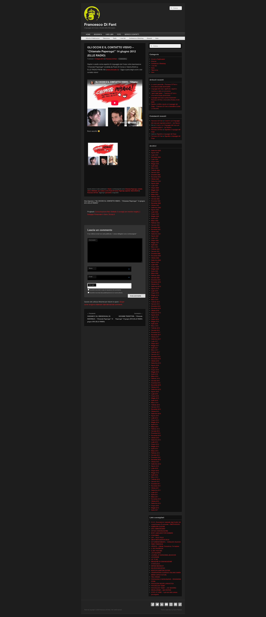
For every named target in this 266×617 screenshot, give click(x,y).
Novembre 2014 (156, 409)
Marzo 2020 (154, 273)
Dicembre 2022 (155, 201)
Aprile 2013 (154, 448)
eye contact (101, 191)
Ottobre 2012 (155, 462)
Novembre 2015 (156, 385)
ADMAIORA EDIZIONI (158, 526)
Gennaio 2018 (155, 330)
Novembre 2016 (156, 359)
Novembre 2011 (156, 486)
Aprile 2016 (154, 374)
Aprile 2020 (154, 271)
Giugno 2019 (155, 293)
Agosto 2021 (155, 236)
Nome (90, 268)
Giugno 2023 (155, 188)
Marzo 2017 (154, 350)
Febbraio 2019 (155, 302)
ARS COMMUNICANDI (158, 529)
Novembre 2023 (156, 177)
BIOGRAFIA (98, 34)
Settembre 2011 (156, 490)
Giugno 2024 (155, 161)
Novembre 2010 (156, 499)
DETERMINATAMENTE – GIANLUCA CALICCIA (166, 542)
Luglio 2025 (154, 155)
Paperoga (121, 191)
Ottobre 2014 (155, 411)
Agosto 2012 (155, 466)
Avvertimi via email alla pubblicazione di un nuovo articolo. (106, 293)
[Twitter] (157, 604)
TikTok (180, 604)
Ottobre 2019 (155, 284)
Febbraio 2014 (155, 429)
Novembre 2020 (156, 256)
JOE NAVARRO (156, 553)
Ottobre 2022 (155, 205)
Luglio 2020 (154, 264)
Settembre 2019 (156, 286)
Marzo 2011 (154, 497)
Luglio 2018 (154, 317)
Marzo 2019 (154, 299)
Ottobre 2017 (155, 337)
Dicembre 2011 (155, 484)
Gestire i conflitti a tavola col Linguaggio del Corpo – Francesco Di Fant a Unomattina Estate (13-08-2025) (165, 106)
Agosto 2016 (155, 365)
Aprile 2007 (154, 510)
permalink (108, 193)
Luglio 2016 (154, 367)
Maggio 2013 (155, 446)
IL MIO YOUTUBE (156, 551)
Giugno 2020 (155, 267)
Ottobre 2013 (155, 438)
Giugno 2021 (155, 240)
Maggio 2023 (155, 190)
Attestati (149, 38)
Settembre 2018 (156, 313)
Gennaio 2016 (155, 381)
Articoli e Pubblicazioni (93, 38)
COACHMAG (155, 535)
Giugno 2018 (155, 319)
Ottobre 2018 (155, 310)
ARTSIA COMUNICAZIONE (159, 531)
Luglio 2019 (154, 291)
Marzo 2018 (154, 326)
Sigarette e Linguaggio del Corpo (166, 134)
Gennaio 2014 (155, 431)
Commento (92, 240)
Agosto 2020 (155, 262)
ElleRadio (94, 191)
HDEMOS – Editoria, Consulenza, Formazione (165, 546)
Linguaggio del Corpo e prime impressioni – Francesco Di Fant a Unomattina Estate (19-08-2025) (165, 100)
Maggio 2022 (155, 216)
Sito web (91, 285)
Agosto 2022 (155, 210)
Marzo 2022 (154, 221)
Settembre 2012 (156, 464)
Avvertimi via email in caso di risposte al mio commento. (105, 290)
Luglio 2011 (154, 492)
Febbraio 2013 (155, 453)
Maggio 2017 (155, 345)
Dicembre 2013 (155, 433)
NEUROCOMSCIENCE (158, 568)
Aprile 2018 (154, 324)
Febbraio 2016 (155, 378)
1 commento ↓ (122, 59)
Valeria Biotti (134, 191)
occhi (106, 191)
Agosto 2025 (155, 153)
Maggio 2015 (155, 398)
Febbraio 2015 (155, 405)
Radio (114, 38)
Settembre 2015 (156, 389)
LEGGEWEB (155, 557)
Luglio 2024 (154, 159)
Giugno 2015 (155, 396)
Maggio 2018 (155, 321)
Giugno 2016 (155, 370)
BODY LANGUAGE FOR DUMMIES (162, 533)
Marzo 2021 (154, 247)
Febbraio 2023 (155, 196)
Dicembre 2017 (155, 332)
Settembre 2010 (156, 503)
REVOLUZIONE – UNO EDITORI (161, 590)
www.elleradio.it (112, 69)
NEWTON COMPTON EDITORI (160, 570)
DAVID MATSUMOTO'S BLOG (160, 540)
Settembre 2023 (156, 181)
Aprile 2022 (154, 218)
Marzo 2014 (154, 427)
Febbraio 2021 (155, 249)
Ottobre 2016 (155, 361)
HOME (88, 34)
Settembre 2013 (156, 440)
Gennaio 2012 (155, 481)
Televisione (106, 38)
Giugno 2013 (155, 444)
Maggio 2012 (155, 473)
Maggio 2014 (155, 422)
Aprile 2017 (154, 348)
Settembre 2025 (156, 150)
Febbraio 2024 (155, 170)
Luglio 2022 (154, 212)
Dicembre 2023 (155, 175)
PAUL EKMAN (155, 577)
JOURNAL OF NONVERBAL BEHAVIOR (163, 555)
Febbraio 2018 (155, 328)
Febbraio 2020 (155, 275)
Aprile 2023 (154, 192)
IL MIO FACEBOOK (157, 548)
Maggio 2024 (155, 164)
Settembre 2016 (156, 363)
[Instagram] (171, 604)
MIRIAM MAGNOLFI (157, 566)
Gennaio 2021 (155, 251)
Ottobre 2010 (155, 501)
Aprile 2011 (154, 494)
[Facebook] (152, 604)
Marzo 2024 (154, 168)
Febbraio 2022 (155, 223)
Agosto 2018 (155, 315)
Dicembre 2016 (155, 356)
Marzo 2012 (154, 477)
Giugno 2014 (155, 420)
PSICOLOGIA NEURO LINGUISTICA (162, 583)
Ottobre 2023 (155, 179)
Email (90, 276)
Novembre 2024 (156, 157)
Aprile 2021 (154, 245)
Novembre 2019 (156, 282)
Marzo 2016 (154, 376)
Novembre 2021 (156, 229)
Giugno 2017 (155, 343)
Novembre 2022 (156, 203)
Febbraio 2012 (155, 479)
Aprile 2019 (154, 297)
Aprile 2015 (154, 400)
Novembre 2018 (156, 308)
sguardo (127, 191)
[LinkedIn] (162, 604)
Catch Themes (177, 610)
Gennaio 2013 (155, 455)
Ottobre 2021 (155, 232)
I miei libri (123, 38)
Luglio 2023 (154, 185)
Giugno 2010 (155, 506)
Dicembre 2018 (155, 306)
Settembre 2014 (156, 413)
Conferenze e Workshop (136, 38)
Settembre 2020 (156, 260)
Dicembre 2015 (155, 383)
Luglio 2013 (154, 442)
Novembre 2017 (156, 335)
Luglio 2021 (154, 238)
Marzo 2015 (154, 402)
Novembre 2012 (156, 459)
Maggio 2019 (155, 295)
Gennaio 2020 (155, 278)
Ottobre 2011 (155, 488)
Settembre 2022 (156, 207)
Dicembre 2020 (155, 253)
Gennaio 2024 (155, 172)
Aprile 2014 (154, 424)
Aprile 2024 (154, 166)
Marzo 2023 (154, 194)
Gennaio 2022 (155, 225)
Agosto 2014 (155, 416)
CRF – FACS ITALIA (157, 537)
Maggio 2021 (155, 242)
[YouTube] (166, 604)
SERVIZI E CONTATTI (132, 34)
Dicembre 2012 (155, 457)
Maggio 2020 (155, 269)
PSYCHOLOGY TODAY (158, 586)
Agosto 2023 (155, 183)
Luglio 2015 (154, 394)
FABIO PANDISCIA (157, 544)
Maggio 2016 (155, 372)
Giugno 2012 (155, 470)
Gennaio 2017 (155, 354)
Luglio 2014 (154, 418)
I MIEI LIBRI (109, 34)
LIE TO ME (154, 559)
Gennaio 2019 (155, 304)
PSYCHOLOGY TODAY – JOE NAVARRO (163, 588)
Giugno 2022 (155, 214)
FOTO (119, 34)
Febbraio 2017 (155, 352)
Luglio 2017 (154, 341)
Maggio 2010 (155, 508)
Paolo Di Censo (113, 191)
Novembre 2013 (156, 435)
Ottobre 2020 (155, 258)
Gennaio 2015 (155, 407)
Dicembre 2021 (155, 227)
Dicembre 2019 (155, 280)
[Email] (175, 604)
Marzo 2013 (154, 451)
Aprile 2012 (154, 475)
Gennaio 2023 (155, 199)
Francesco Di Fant (100, 24)
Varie (156, 38)
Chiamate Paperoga (131, 189)
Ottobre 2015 (155, 387)
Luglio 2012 (154, 468)
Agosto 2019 (155, 288)
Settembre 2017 (156, 339)
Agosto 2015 (155, 391)
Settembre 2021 (156, 234)
